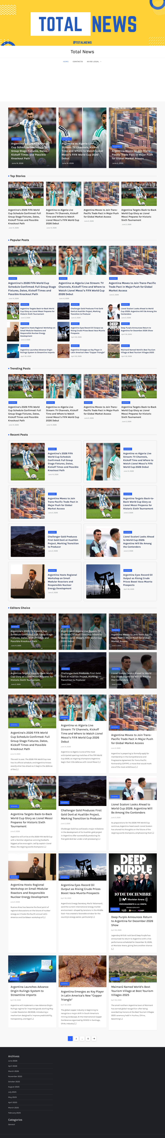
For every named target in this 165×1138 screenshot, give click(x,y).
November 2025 (15, 1076)
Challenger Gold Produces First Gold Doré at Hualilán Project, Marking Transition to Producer (87, 311)
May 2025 (12, 1097)
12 (88, 1038)
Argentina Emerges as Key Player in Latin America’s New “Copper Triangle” (82, 995)
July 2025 (12, 1092)
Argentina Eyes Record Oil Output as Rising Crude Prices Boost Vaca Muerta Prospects (88, 330)
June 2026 (12, 1061)
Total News (82, 51)
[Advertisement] (82, 83)
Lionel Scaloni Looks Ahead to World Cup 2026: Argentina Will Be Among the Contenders (139, 311)
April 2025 (12, 1102)
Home (66, 61)
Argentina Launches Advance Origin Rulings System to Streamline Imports (29, 991)
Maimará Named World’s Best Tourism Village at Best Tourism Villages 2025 (132, 991)
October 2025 (14, 1081)
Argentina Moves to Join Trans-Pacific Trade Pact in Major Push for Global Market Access (132, 154)
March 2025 (13, 1107)
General (16, 139)
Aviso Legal (93, 61)
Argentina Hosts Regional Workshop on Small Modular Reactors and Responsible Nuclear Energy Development (62, 581)
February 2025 (14, 1113)
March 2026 (13, 1071)
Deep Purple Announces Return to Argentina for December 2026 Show (132, 921)
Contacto (78, 61)
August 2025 (13, 1087)
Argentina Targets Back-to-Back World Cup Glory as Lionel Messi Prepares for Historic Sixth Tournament (37, 311)
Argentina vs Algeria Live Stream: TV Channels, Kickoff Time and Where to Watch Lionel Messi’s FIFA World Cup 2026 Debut (82, 151)
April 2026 (12, 1066)
